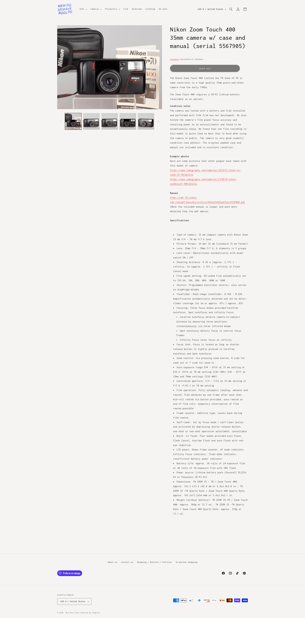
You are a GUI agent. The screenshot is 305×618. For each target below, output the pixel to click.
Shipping (174, 59)
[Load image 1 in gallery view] (73, 121)
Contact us (127, 562)
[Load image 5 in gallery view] (146, 121)
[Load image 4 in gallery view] (127, 121)
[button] (83, 9)
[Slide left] (60, 121)
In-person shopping (186, 562)
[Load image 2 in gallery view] (91, 121)
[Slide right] (158, 121)
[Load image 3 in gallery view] (109, 121)
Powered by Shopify (90, 613)
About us (112, 562)
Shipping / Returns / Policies (154, 562)
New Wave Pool (73, 613)
